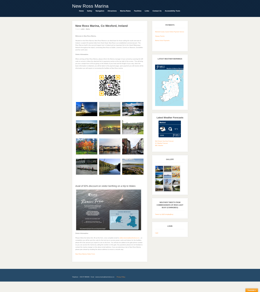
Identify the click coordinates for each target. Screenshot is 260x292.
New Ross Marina (90, 6)
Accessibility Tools (172, 11)
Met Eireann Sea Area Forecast (164, 141)
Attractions (112, 11)
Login (156, 233)
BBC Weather (159, 145)
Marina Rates (125, 11)
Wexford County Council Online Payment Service (169, 32)
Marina (88, 29)
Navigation (100, 11)
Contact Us (157, 11)
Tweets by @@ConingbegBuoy (164, 214)
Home (81, 11)
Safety (89, 11)
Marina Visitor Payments (162, 40)
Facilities (137, 11)
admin (83, 29)
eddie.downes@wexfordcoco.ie (129, 238)
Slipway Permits (160, 36)
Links (147, 11)
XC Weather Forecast (161, 143)
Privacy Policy (121, 277)
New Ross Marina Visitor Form (85, 254)
